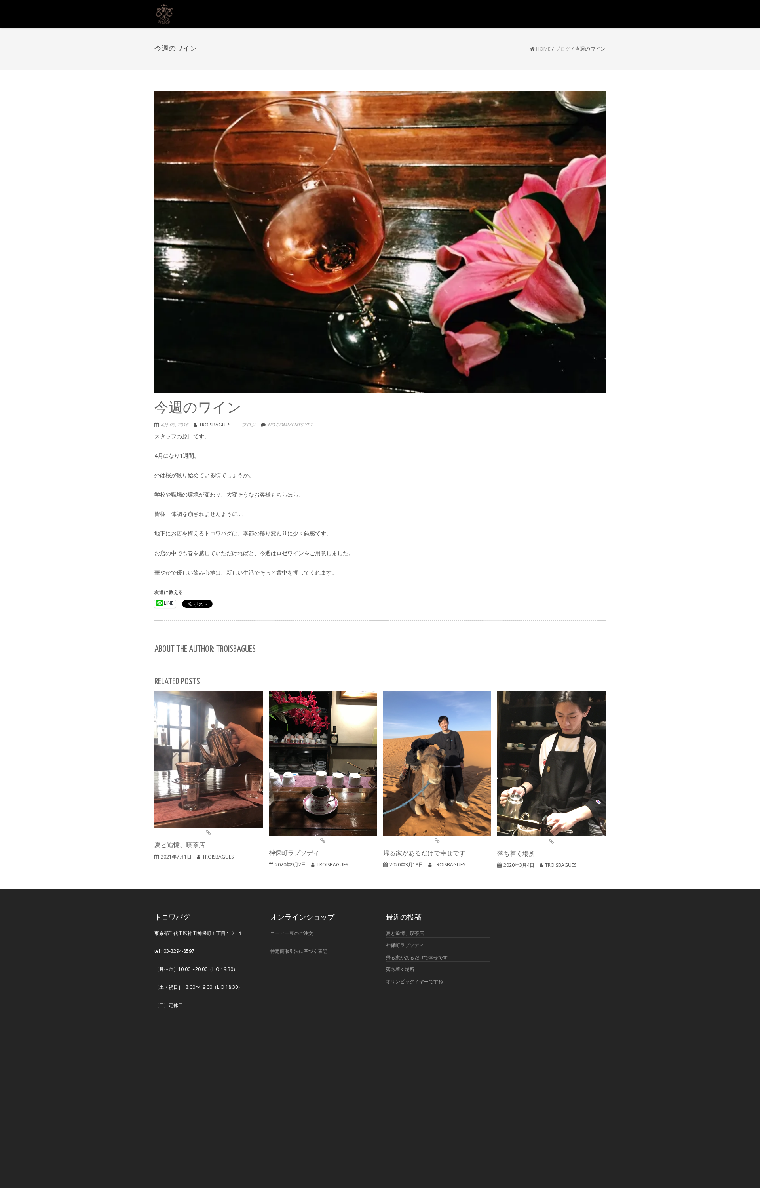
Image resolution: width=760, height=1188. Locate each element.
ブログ (562, 48)
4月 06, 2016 (174, 424)
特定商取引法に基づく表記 (298, 951)
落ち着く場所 (400, 969)
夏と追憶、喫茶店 (405, 933)
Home (543, 48)
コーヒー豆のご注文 (291, 933)
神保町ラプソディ (405, 945)
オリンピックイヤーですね (414, 981)
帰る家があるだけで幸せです (417, 957)
